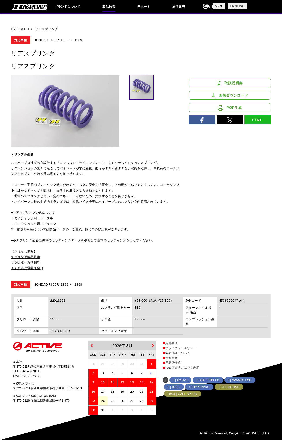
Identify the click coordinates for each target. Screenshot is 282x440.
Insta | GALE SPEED (182, 394)
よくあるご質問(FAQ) (27, 268)
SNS (218, 6)
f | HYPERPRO (199, 387)
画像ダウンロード (233, 95)
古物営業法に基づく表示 (182, 367)
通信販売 (178, 6)
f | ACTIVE (180, 380)
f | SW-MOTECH (239, 380)
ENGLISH (237, 6)
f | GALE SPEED (208, 380)
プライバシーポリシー (180, 348)
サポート (143, 6)
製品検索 (108, 6)
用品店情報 (173, 363)
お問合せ (171, 358)
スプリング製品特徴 (25, 257)
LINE (257, 120)
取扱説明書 (233, 83)
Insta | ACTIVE (229, 387)
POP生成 (234, 108)
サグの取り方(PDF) (25, 262)
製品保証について (177, 353)
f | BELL (173, 387)
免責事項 (171, 343)
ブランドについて (68, 6)
